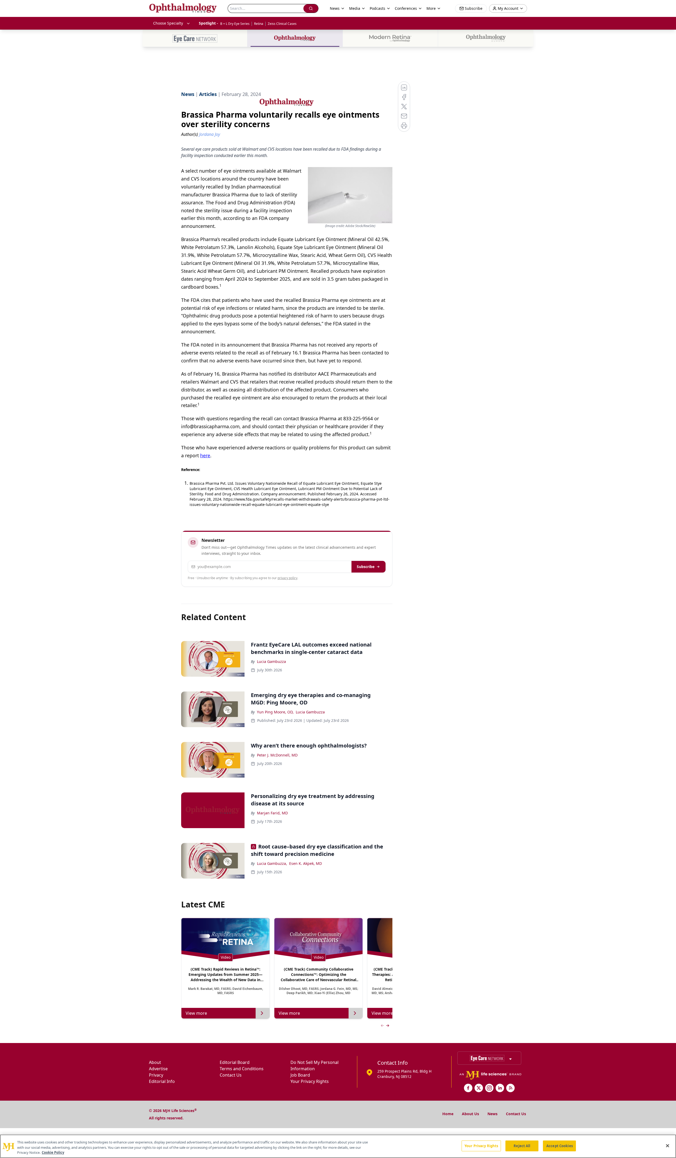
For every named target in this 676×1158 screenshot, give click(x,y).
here (205, 455)
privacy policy (287, 578)
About (155, 1062)
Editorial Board (235, 1062)
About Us (470, 1113)
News (492, 1113)
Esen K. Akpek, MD (305, 863)
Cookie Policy (53, 1152)
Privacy (156, 1075)
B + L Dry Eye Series (235, 23)
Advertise (158, 1069)
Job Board (300, 1075)
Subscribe (365, 566)
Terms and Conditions (242, 1069)
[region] (338, 1146)
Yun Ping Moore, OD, (275, 711)
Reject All (522, 1145)
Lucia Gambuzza (271, 661)
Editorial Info (162, 1081)
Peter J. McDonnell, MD (277, 755)
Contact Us (231, 1075)
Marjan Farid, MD (272, 812)
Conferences (406, 8)
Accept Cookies (559, 1145)
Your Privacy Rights (309, 1081)
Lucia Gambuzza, (272, 863)
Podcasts (377, 8)
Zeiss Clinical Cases (282, 23)
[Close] (667, 1145)
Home (447, 1113)
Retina (258, 23)
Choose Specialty (168, 23)
